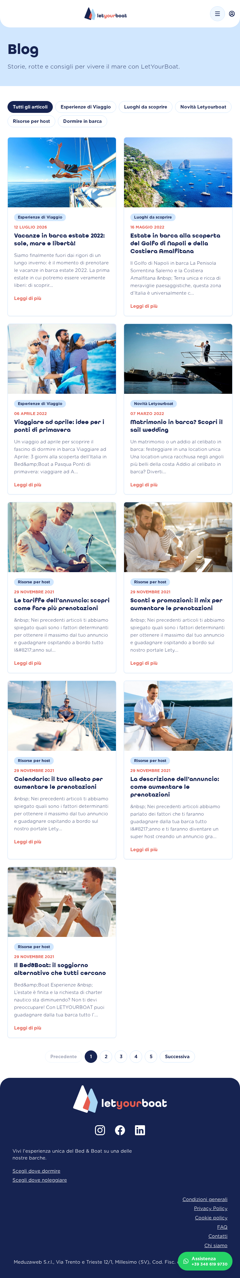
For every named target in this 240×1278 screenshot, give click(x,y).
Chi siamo (216, 1245)
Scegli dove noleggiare (39, 1180)
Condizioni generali (205, 1199)
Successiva (177, 1056)
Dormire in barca (82, 121)
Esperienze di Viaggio (86, 106)
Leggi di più (27, 298)
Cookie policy (211, 1217)
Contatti (218, 1236)
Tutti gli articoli (30, 106)
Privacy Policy (211, 1208)
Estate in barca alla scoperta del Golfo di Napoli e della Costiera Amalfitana (175, 244)
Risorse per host (31, 121)
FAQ (222, 1227)
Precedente (63, 1056)
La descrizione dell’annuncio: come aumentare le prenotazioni (174, 787)
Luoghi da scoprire (145, 106)
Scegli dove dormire (36, 1171)
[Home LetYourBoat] (105, 13)
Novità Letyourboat (203, 106)
